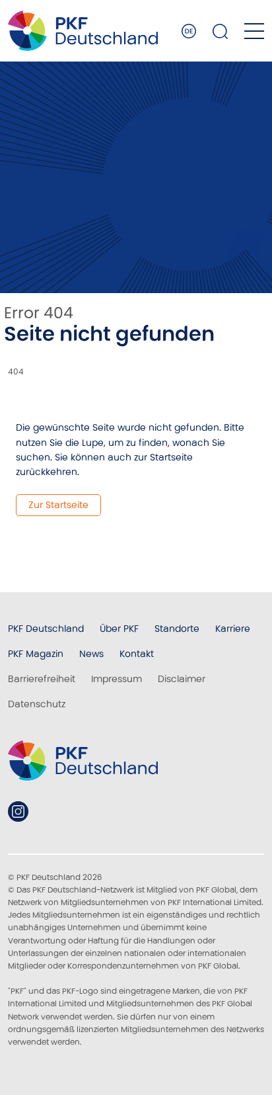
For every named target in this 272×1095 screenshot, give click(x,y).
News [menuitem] (91, 653)
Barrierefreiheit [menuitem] (41, 678)
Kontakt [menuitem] (136, 653)
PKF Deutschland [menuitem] (46, 628)
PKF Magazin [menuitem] (35, 653)
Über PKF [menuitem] (119, 628)
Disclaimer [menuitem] (181, 678)
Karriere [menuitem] (232, 628)
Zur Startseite (58, 504)
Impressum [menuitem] (116, 678)
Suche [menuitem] (220, 31)
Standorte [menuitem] (176, 628)
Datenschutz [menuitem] (36, 704)
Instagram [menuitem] (18, 811)
